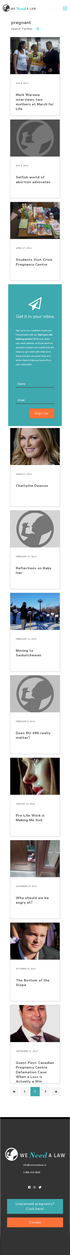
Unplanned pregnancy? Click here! (35, 1206)
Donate (35, 1222)
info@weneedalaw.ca (34, 1165)
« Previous (14, 1091)
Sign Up (42, 413)
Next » (56, 1091)
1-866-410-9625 (31, 1172)
